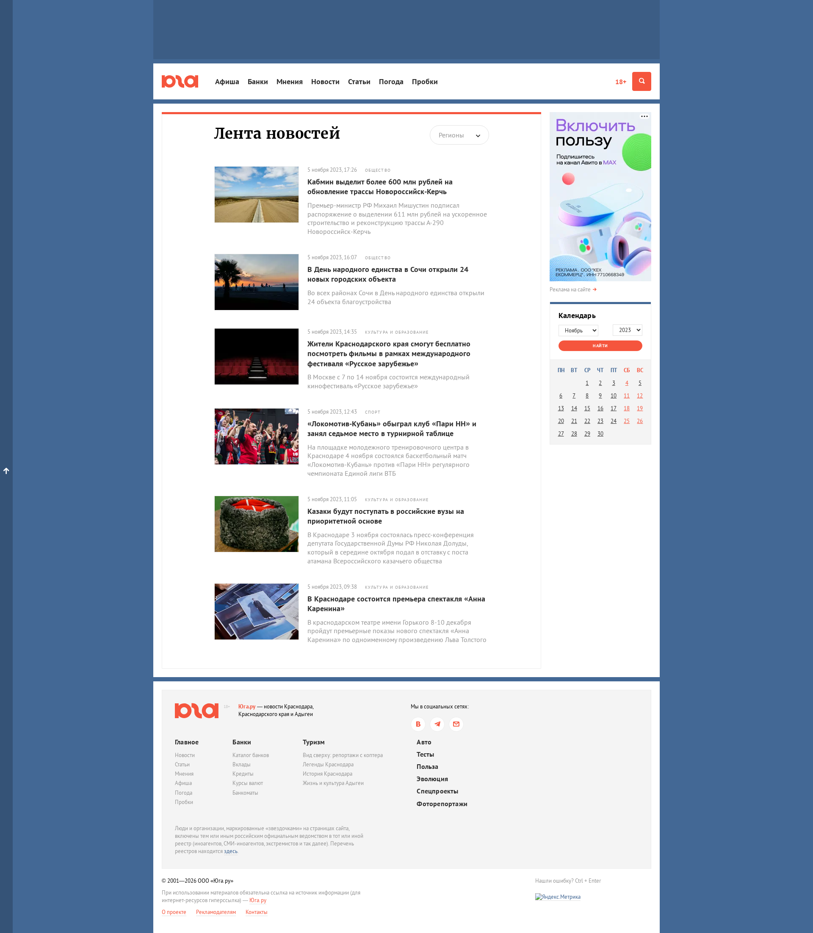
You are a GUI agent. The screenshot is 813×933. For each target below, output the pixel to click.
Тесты (425, 754)
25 (627, 421)
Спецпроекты (437, 791)
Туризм (314, 742)
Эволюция (432, 779)
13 (561, 408)
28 (574, 433)
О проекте (174, 912)
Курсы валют (247, 783)
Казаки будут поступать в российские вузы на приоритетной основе (385, 516)
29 (587, 433)
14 (574, 408)
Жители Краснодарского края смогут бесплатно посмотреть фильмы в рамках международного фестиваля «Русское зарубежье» (388, 353)
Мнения (290, 81)
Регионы (451, 135)
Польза (427, 767)
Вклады (241, 764)
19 (640, 408)
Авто (424, 742)
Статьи (359, 81)
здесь (231, 851)
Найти (600, 346)
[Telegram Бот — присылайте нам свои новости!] (456, 724)
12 (640, 395)
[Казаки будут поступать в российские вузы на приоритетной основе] (260, 524)
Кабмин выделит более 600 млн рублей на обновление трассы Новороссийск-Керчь (380, 186)
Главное (187, 742)
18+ (620, 81)
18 (627, 408)
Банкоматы (245, 792)
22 (587, 421)
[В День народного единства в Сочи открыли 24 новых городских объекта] (260, 282)
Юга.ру (247, 706)
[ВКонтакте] (418, 724)
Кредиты (243, 773)
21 (574, 421)
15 (587, 408)
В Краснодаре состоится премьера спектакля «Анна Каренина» (396, 603)
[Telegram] (437, 724)
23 (600, 421)
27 (561, 433)
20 (561, 421)
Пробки (425, 81)
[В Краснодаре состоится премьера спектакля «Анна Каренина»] (260, 611)
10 (614, 395)
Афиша (227, 81)
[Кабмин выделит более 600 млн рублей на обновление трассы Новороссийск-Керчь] (260, 194)
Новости (325, 81)
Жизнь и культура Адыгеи (333, 783)
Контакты (257, 912)
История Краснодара (327, 773)
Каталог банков (250, 755)
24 (614, 421)
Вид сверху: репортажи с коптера (343, 755)
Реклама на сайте (570, 289)
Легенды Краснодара (328, 764)
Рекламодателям (216, 912)
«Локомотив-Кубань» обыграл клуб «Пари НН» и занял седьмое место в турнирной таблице (391, 428)
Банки (258, 81)
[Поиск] (641, 81)
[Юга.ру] (180, 81)
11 (627, 395)
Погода (391, 81)
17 (614, 408)
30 (600, 433)
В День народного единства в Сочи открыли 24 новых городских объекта (387, 274)
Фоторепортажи (442, 804)
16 (600, 408)
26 (640, 421)
